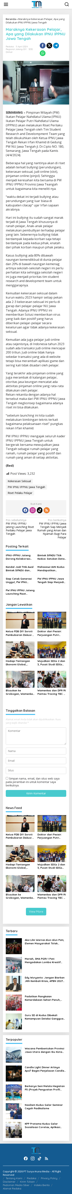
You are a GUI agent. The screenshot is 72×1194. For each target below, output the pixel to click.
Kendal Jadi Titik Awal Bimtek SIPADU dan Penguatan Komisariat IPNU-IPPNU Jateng (20, 568)
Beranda (11, 19)
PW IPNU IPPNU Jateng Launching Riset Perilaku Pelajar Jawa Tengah (20, 527)
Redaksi (31, 1178)
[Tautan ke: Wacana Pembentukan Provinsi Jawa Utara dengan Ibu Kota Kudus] (14, 1054)
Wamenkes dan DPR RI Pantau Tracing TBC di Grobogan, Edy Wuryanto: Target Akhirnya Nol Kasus (51, 692)
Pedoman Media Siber (16, 1185)
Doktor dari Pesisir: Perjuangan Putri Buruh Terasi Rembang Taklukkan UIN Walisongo (51, 633)
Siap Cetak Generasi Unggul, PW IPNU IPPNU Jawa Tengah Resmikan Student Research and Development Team (19, 580)
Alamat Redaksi (12, 1188)
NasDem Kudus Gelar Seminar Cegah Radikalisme (44, 1106)
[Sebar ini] (43, 45)
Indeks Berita (42, 1185)
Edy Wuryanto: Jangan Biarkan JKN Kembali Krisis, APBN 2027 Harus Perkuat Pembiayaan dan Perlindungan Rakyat (45, 979)
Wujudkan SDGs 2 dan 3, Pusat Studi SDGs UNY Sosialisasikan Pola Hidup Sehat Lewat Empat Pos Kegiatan (51, 662)
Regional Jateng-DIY (16, 49)
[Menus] (6, 4)
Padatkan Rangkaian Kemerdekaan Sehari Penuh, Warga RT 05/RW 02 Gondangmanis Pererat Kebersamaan (42, 998)
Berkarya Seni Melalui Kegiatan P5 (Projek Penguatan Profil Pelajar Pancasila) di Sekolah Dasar (45, 1088)
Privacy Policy (49, 1178)
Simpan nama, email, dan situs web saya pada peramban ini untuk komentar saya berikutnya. (33, 782)
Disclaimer (9, 1181)
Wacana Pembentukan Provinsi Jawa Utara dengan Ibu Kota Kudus (44, 1050)
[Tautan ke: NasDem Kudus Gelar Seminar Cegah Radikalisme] (14, 1111)
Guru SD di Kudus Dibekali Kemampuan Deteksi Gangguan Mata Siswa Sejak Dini (45, 1017)
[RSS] (47, 510)
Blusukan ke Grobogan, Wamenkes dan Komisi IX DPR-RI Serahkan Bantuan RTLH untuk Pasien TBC (20, 692)
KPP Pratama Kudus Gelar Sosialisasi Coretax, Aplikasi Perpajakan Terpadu (42, 1125)
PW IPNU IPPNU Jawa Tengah (26, 487)
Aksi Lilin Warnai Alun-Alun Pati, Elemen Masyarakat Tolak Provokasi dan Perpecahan (44, 941)
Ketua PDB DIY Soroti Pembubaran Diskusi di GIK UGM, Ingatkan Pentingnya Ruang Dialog (20, 633)
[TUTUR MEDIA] (36, 4)
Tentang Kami (14, 1178)
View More (36, 911)
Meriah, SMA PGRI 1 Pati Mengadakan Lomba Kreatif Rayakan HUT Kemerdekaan (43, 960)
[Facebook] (25, 510)
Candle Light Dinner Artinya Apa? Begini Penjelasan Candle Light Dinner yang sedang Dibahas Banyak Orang (44, 1069)
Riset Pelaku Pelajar (20, 493)
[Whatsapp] (43, 53)
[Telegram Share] (56, 45)
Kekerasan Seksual (19, 481)
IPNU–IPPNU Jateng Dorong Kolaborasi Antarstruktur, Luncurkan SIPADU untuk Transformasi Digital (18, 557)
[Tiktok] (40, 510)
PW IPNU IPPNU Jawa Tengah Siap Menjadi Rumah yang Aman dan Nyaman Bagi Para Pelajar (51, 528)
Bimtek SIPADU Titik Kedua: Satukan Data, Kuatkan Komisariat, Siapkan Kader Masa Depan (51, 557)
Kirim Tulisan (27, 1181)
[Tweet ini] (49, 45)
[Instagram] (33, 510)
